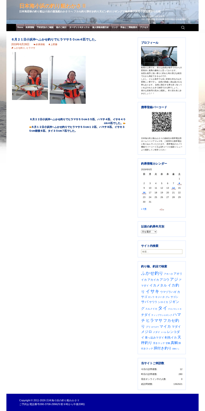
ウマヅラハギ (168, 291)
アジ (174, 279)
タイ (163, 308)
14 (173, 188)
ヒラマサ (30, 48)
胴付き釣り (163, 348)
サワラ (153, 302)
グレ (167, 297)
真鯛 (174, 343)
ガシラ (151, 297)
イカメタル (158, 285)
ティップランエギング (161, 315)
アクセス (144, 27)
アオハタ (168, 274)
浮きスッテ (159, 343)
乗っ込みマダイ (154, 337)
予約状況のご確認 (45, 27)
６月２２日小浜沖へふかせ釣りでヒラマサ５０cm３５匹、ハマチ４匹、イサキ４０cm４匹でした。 (78, 121)
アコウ (164, 279)
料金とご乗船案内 (129, 27)
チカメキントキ (175, 309)
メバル (163, 332)
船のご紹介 (61, 27)
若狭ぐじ (175, 349)
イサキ (153, 291)
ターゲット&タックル (79, 27)
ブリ (148, 327)
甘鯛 (168, 343)
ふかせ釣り (19, 48)
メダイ (156, 332)
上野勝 (54, 44)
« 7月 (144, 209)
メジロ (146, 332)
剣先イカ (171, 337)
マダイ (176, 326)
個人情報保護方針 (100, 27)
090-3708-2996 (48, 404)
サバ (144, 302)
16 (144, 192)
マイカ (165, 326)
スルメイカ (151, 308)
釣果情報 (30, 27)
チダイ (146, 314)
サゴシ (174, 296)
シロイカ (163, 302)
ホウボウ (155, 327)
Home (20, 27)
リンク (115, 27)
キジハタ (160, 297)
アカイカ (153, 279)
